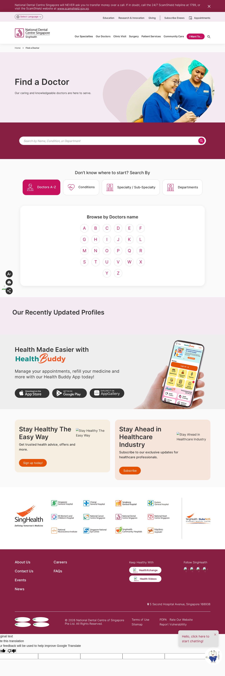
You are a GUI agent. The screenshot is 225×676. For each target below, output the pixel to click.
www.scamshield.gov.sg (73, 8)
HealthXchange (148, 570)
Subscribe (130, 470)
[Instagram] (198, 569)
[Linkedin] (205, 569)
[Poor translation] (12, 650)
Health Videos (148, 578)
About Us (22, 562)
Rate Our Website (181, 619)
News (19, 589)
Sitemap (137, 624)
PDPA (163, 619)
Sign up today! (33, 463)
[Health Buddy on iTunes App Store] (32, 393)
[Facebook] (186, 569)
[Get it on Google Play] (69, 393)
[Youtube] (192, 569)
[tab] (41, 187)
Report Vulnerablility (173, 624)
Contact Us (24, 571)
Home (18, 48)
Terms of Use (140, 619)
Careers (60, 562)
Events (20, 580)
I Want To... (195, 36)
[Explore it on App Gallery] (107, 393)
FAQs (58, 571)
